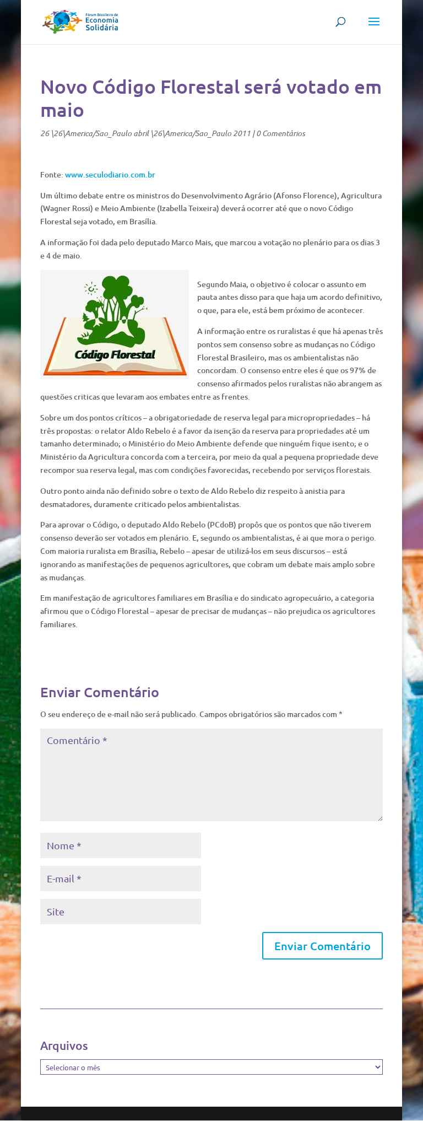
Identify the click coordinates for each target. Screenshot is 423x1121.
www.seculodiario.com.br (110, 174)
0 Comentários (280, 133)
